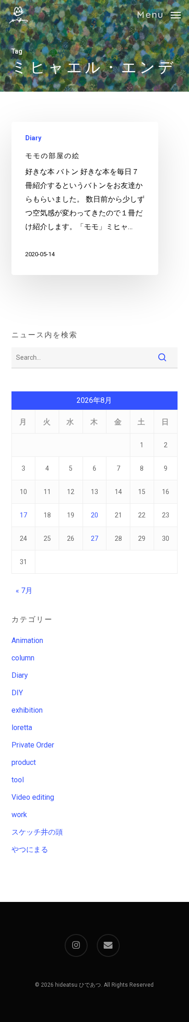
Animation (27, 640)
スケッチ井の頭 (37, 832)
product (23, 762)
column (22, 658)
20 (94, 515)
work (19, 814)
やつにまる (29, 849)
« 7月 (24, 590)
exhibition (27, 710)
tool (17, 779)
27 (94, 538)
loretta (21, 727)
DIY (17, 692)
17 (23, 515)
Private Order (32, 745)
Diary (33, 138)
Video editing (32, 797)
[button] (159, 14)
